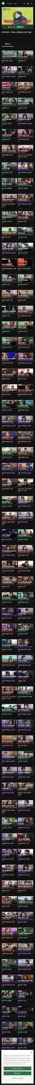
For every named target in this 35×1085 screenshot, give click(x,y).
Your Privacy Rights (17, 1078)
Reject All (17, 1073)
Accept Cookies (17, 1068)
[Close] (31, 1052)
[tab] (7, 44)
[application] (17, 16)
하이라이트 (5, 32)
